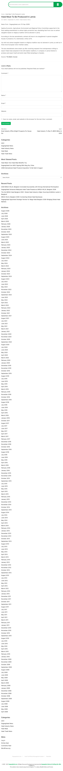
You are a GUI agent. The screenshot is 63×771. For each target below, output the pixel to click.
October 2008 (5, 696)
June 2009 (4, 675)
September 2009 (6, 667)
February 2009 (5, 685)
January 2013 (5, 562)
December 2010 (6, 628)
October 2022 (5, 292)
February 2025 (5, 245)
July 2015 (4, 483)
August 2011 (5, 607)
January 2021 (5, 331)
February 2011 (5, 622)
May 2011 (4, 614)
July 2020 (4, 347)
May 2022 (4, 300)
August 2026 (5, 211)
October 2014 (5, 507)
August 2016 (5, 452)
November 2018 (6, 394)
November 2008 (6, 693)
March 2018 (5, 415)
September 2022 (6, 295)
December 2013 (6, 533)
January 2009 (5, 688)
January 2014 (5, 531)
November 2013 (6, 536)
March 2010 (5, 651)
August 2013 (5, 544)
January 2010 (5, 656)
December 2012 (6, 565)
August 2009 (5, 670)
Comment (4, 73)
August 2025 (5, 237)
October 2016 (5, 447)
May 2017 (4, 431)
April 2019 (4, 386)
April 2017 (4, 434)
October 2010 (5, 633)
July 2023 (4, 281)
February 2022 (5, 308)
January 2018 (5, 418)
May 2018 (4, 410)
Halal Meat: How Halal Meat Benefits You (14, 163)
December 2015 (6, 473)
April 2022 (4, 302)
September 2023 (6, 276)
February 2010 (5, 654)
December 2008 (6, 691)
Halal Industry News (25, 19)
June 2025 (4, 239)
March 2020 (5, 358)
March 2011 (4, 620)
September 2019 (6, 373)
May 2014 (4, 520)
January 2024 (5, 271)
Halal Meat (4, 151)
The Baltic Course (11, 57)
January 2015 (5, 499)
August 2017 (5, 423)
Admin (5, 19)
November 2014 (6, 504)
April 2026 (4, 218)
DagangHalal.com (16, 756)
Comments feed (6, 745)
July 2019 (4, 378)
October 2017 (5, 420)
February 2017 (5, 439)
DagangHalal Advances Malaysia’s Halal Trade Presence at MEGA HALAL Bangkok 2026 (28, 189)
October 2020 (5, 339)
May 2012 (4, 583)
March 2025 (5, 242)
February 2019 (5, 392)
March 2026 (5, 221)
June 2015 (4, 486)
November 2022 (6, 289)
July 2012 (4, 578)
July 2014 (4, 515)
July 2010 (4, 641)
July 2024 (4, 260)
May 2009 (4, 677)
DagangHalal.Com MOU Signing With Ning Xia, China (17, 165)
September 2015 (6, 481)
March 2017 (4, 436)
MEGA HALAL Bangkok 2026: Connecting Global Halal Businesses (21, 197)
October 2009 (5, 664)
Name (3, 95)
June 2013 (4, 549)
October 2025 (5, 232)
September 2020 (6, 342)
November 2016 (6, 444)
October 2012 (5, 570)
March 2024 (5, 266)
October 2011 (5, 601)
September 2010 (6, 635)
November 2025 (6, 229)
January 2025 (5, 247)
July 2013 (4, 546)
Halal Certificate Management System (34, 756)
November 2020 (6, 337)
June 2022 (4, 297)
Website (3, 111)
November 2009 (6, 662)
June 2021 (4, 323)
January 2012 (5, 594)
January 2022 (5, 310)
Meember (48, 756)
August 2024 (5, 258)
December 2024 (6, 250)
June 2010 (4, 643)
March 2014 (5, 525)
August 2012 (5, 575)
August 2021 (5, 318)
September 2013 (6, 541)
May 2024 (4, 263)
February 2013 (5, 559)
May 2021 (4, 326)
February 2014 (5, 528)
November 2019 (6, 368)
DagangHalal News (7, 146)
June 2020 (4, 350)
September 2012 (6, 573)
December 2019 (6, 365)
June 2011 (4, 612)
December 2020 (6, 334)
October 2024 (5, 253)
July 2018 (4, 405)
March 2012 (5, 588)
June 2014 (4, 517)
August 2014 (5, 512)
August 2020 (5, 344)
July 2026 (4, 213)
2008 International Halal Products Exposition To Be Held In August (22, 168)
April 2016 (4, 462)
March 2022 (5, 305)
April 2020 (4, 355)
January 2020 (5, 363)
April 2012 (4, 586)
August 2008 (5, 701)
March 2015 (5, 494)
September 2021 (6, 316)
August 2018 (5, 402)
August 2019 (5, 376)
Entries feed (5, 743)
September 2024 (6, 255)
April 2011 (4, 617)
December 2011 (6, 596)
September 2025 (6, 234)
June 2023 (4, 284)
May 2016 (4, 460)
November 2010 (6, 630)
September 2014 (6, 510)
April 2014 (4, 523)
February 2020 (5, 360)
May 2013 (4, 552)
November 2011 (6, 599)
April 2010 (4, 649)
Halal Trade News (6, 153)
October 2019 (5, 371)
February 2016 (5, 468)
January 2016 (5, 470)
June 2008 (4, 706)
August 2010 (5, 638)
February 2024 (5, 268)
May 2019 (4, 384)
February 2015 (5, 496)
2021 (2, 143)
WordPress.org (5, 748)
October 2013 (5, 538)
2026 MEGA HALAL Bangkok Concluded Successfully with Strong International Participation (30, 187)
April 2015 (4, 491)
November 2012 (6, 567)
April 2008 (4, 712)
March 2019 (5, 389)
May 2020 (4, 352)
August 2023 (5, 279)
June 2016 (4, 457)
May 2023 (4, 287)
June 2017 (4, 428)
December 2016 (6, 441)
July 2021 (4, 321)
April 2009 (4, 680)
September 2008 (6, 698)
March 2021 (5, 329)
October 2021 (5, 313)
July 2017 (4, 426)
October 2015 (5, 478)
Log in (3, 740)
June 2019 (4, 381)
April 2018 (4, 413)
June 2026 (4, 216)
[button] (4, 5)
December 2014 (6, 502)
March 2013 (5, 557)
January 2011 (5, 625)
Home (2, 14)
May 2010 (4, 646)
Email (3, 103)
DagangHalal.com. (13, 764)
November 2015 (6, 476)
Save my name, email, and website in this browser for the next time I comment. (27, 119)
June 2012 (4, 580)
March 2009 (5, 683)
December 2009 (6, 659)
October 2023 (5, 274)
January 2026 (5, 226)
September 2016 (6, 449)
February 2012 (5, 591)
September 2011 (6, 604)
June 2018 (4, 407)
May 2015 (4, 489)
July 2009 (4, 672)
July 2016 (4, 455)
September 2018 (6, 399)
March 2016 (5, 465)
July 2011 (4, 609)
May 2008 (4, 709)
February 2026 (5, 224)
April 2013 (4, 554)
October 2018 (5, 397)
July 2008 (4, 704)
